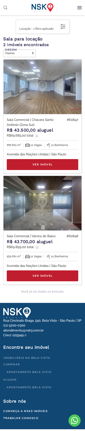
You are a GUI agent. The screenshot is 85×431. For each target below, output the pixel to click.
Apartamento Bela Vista (29, 372)
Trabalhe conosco (20, 418)
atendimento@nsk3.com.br (23, 330)
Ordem (11, 49)
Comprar (11, 364)
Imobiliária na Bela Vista (26, 357)
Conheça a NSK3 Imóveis (25, 411)
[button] (79, 7)
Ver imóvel (42, 164)
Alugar (10, 379)
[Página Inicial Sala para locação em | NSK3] (17, 312)
